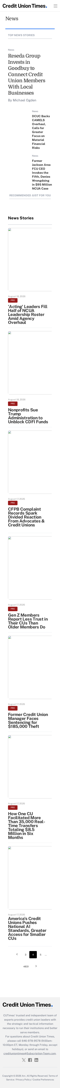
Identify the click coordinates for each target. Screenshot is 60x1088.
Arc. (24, 1075)
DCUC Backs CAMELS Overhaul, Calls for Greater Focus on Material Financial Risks (41, 131)
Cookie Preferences (43, 1079)
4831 (26, 966)
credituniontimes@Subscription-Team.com (30, 1053)
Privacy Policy (23, 1079)
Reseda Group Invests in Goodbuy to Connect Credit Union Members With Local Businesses (26, 74)
